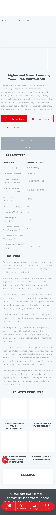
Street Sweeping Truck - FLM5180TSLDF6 (14, 426)
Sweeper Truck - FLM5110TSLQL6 (41, 424)
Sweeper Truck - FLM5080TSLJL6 (41, 458)
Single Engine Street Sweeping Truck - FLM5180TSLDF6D (14, 459)
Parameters (28, 140)
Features (28, 147)
